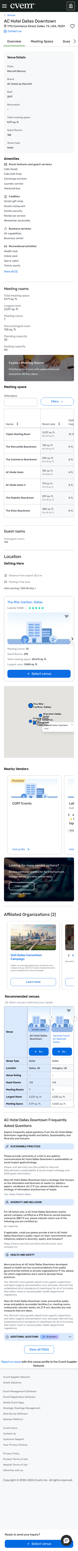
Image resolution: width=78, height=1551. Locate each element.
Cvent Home (10, 1428)
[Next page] (68, 955)
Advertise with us (13, 1470)
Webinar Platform (13, 1419)
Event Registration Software (19, 1397)
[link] (34, 788)
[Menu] (4, 6)
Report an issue (11, 1361)
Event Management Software (20, 1391)
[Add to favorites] (72, 26)
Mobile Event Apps (13, 1402)
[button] (33, 401)
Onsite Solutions (12, 1382)
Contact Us (9, 1433)
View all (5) (11, 271)
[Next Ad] (72, 639)
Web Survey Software (15, 1413)
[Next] (74, 41)
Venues (11, 15)
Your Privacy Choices (15, 1444)
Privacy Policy (11, 1453)
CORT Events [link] (22, 803)
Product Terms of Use (15, 1459)
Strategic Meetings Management (21, 1408)
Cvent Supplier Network (16, 1377)
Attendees (10, 396)
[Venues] (71, 6)
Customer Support (13, 1439)
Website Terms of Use (15, 1464)
